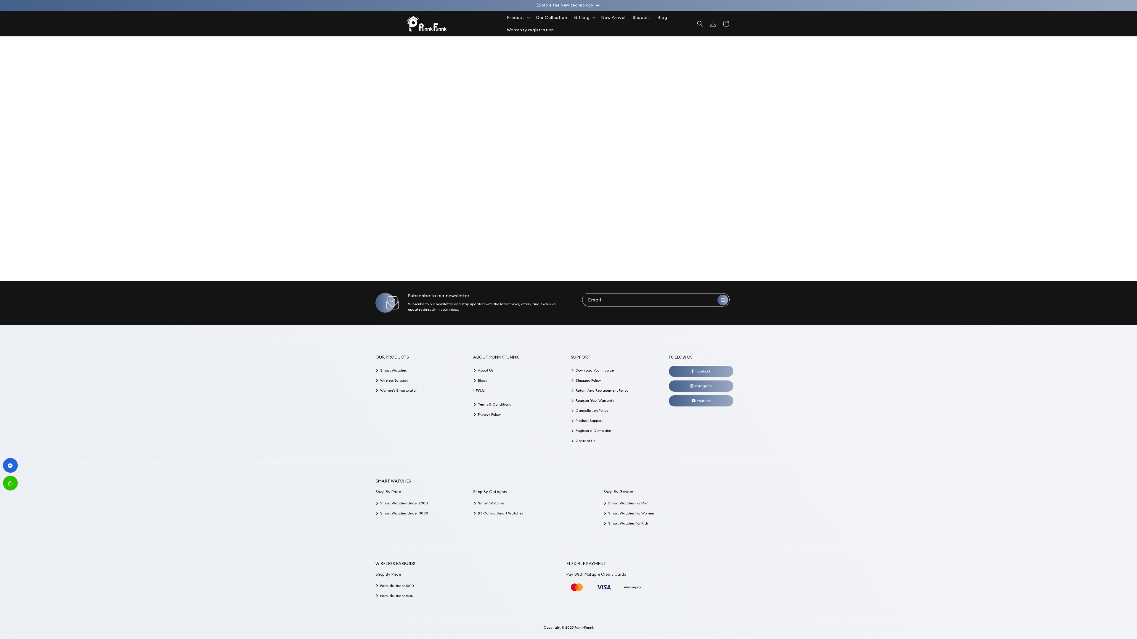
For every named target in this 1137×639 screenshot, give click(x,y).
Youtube (703, 400)
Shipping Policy (588, 380)
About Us (485, 370)
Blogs (482, 380)
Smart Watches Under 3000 (404, 513)
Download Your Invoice (595, 370)
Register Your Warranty (595, 400)
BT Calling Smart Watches (500, 513)
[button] (517, 17)
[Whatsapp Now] (10, 483)
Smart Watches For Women (631, 513)
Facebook (702, 371)
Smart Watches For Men (628, 503)
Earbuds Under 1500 (396, 595)
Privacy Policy (489, 414)
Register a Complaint (593, 430)
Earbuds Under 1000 (397, 585)
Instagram (702, 386)
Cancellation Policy (592, 410)
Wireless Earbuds (394, 380)
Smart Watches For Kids (628, 523)
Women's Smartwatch (398, 390)
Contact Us (585, 440)
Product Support (589, 420)
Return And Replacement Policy (602, 390)
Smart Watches (393, 370)
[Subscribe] (723, 300)
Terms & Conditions (494, 404)
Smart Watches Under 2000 (404, 503)
